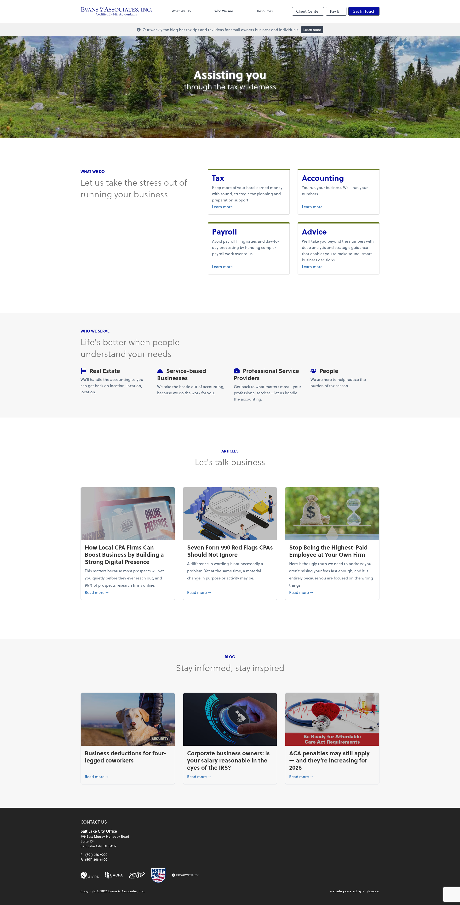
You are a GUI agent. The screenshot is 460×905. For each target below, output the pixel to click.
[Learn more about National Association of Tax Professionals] (137, 875)
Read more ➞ (128, 592)
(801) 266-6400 (96, 859)
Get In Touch (363, 11)
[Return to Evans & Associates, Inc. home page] (116, 11)
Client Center (308, 11)
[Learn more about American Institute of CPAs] (89, 875)
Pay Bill (336, 11)
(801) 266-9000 (96, 854)
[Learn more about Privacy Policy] (185, 875)
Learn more (312, 29)
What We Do (181, 10)
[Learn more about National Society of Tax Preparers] (158, 875)
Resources (265, 10)
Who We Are (223, 10)
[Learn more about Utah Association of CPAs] (114, 875)
